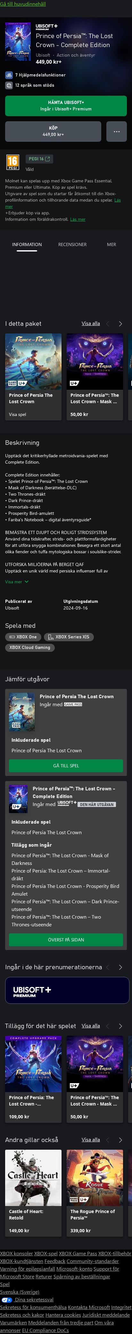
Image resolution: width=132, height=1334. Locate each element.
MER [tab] (111, 244)
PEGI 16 (36, 159)
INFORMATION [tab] (27, 244)
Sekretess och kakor (22, 1314)
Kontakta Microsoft (89, 1307)
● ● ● (117, 131)
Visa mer (13, 582)
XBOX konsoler (16, 1253)
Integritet (121, 1307)
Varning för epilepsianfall (27, 1268)
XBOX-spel (46, 1253)
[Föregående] (107, 323)
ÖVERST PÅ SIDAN (66, 940)
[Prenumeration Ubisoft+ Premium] (67, 990)
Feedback (55, 1261)
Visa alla (91, 323)
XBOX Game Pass (78, 1253)
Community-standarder (93, 1261)
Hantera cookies (63, 1314)
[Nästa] (120, 323)
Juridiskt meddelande (106, 1314)
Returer (44, 1276)
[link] (33, 376)
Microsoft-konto (74, 1268)
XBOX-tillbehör (114, 1253)
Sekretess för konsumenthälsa (33, 1307)
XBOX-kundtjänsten (21, 1261)
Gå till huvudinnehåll (23, 3)
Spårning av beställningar (82, 1276)
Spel (5, 1284)
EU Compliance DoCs (45, 1330)
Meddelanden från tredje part (60, 1322)
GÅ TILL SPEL (66, 766)
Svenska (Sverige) (19, 1291)
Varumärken (13, 1322)
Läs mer (78, 219)
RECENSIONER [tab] (72, 244)
